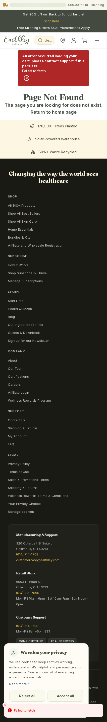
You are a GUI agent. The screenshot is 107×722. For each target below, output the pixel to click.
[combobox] (44, 40)
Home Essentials (21, 229)
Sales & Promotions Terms (28, 480)
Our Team (15, 368)
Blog (11, 317)
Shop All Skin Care (22, 221)
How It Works (18, 265)
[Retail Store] (62, 40)
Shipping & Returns (23, 428)
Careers (14, 384)
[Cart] (84, 40)
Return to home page (54, 112)
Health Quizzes (20, 309)
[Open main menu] (97, 40)
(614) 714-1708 (27, 554)
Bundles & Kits (19, 237)
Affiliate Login (18, 392)
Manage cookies (21, 512)
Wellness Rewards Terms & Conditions (38, 496)
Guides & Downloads (24, 333)
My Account (17, 436)
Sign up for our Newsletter (28, 341)
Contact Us (16, 420)
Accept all (65, 696)
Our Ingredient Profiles (25, 325)
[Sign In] (73, 40)
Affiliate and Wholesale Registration (35, 245)
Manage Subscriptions (25, 281)
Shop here (53, 21)
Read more (18, 684)
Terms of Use (18, 472)
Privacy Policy (19, 464)
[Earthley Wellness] (17, 40)
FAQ (11, 444)
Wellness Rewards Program (29, 400)
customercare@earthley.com (37, 560)
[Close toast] (4, 704)
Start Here (16, 301)
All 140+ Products (21, 205)
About (12, 360)
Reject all (27, 696)
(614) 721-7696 (27, 593)
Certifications (18, 376)
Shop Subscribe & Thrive (27, 273)
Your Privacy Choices (25, 504)
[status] (53, 710)
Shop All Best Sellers (24, 213)
